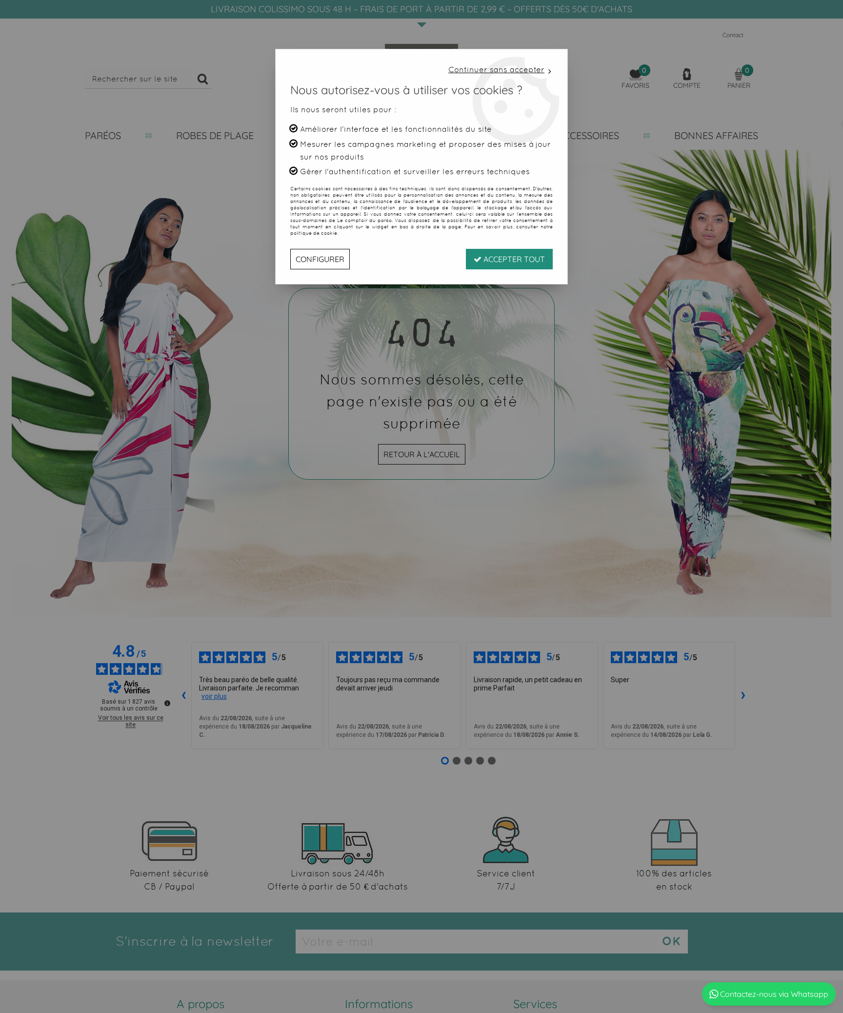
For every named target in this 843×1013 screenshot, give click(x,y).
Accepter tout (513, 259)
